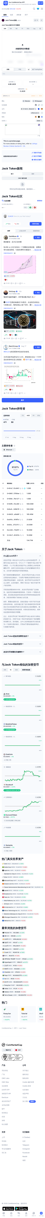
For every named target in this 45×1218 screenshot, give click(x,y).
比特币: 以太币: (14, 9)
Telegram (25, 1145)
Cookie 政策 (26, 1086)
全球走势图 (5, 1105)
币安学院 (5, 1070)
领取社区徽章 (38, 159)
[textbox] (25, 218)
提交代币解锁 (38, 156)
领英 (24, 1160)
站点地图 (5, 1124)
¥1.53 (13, 965)
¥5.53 (12, 978)
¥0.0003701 (18, 995)
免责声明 (25, 1093)
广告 (3, 1074)
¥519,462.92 (15, 939)
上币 (3, 1137)
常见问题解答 (6, 1149)
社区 (24, 1141)
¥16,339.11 (15, 946)
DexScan (5, 1097)
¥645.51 (14, 949)
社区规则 (25, 1090)
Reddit (24, 1156)
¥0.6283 (14, 969)
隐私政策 (25, 1078)
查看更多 (39, 200)
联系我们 (5, 1145)
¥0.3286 (14, 932)
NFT (3, 1109)
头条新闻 (5, 1086)
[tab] (29, 69)
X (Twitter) (26, 1137)
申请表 (4, 1141)
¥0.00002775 (15, 975)
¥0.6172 (11, 955)
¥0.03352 (16, 985)
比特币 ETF (6, 1090)
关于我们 (25, 1070)
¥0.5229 (15, 992)
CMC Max (5, 1082)
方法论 (24, 1097)
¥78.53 (14, 972)
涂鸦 (3, 1120)
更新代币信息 (38, 152)
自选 (3, 1116)
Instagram (26, 1149)
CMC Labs (5, 1078)
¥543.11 (16, 962)
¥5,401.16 (14, 952)
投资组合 (5, 1113)
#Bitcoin (7, 352)
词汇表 (4, 1153)
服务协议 (25, 1074)
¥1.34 (13, 988)
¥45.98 (12, 936)
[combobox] (22, 74)
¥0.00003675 (16, 982)
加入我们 (25, 1101)
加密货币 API (6, 1093)
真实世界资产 (6, 1101)
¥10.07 (13, 942)
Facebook (26, 1153)
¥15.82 (18, 959)
